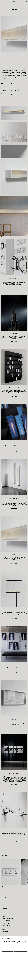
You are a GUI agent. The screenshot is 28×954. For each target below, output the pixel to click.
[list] (14, 948)
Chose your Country (6, 945)
